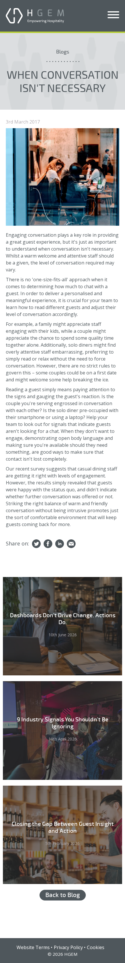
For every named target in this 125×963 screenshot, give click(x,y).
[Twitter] (36, 544)
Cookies (95, 947)
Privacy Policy (68, 947)
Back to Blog (62, 895)
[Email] (71, 544)
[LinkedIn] (59, 544)
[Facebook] (48, 544)
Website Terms (33, 947)
